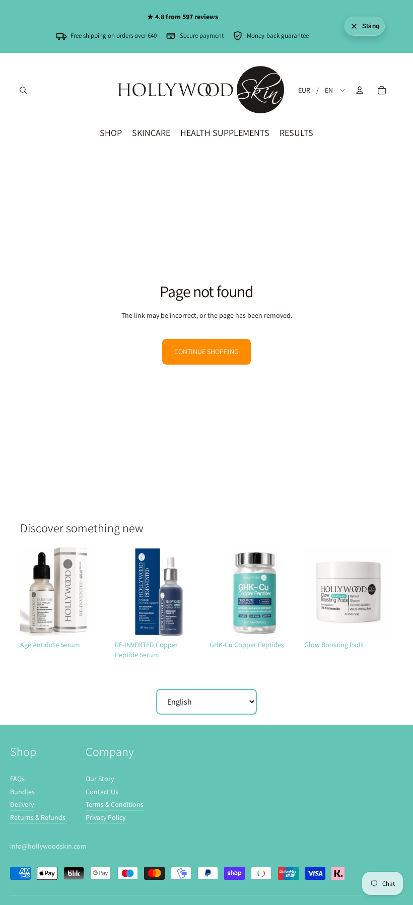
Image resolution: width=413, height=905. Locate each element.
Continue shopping (206, 351)
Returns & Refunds (37, 817)
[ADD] (93, 620)
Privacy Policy (105, 817)
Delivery (22, 804)
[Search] (23, 90)
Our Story (100, 778)
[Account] (360, 90)
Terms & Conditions (115, 804)
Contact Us (102, 791)
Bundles (22, 791)
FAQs (17, 778)
